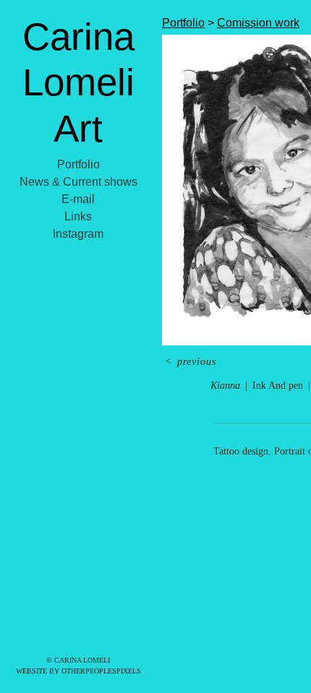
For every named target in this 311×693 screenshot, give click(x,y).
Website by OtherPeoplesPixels (78, 671)
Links (78, 216)
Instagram (78, 234)
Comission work (258, 23)
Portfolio (78, 164)
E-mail (78, 199)
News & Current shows (78, 182)
